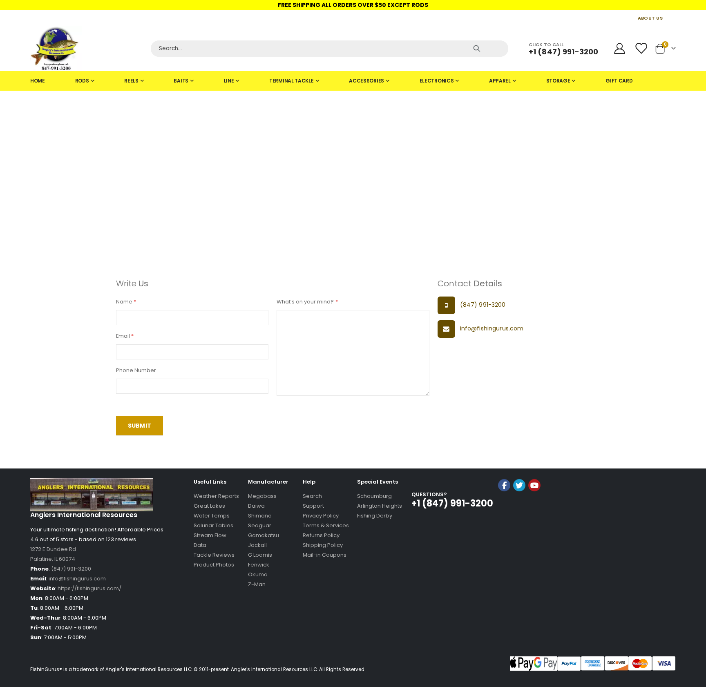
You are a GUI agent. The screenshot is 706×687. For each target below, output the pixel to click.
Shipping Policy (323, 545)
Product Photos (214, 565)
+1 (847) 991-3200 (563, 52)
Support (313, 506)
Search (312, 496)
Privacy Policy (321, 516)
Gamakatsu (263, 535)
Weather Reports (216, 496)
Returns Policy (321, 535)
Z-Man (257, 584)
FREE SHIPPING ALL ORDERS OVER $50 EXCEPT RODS (353, 5)
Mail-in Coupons (324, 555)
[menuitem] (37, 81)
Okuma (258, 574)
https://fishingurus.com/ (89, 588)
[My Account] (619, 48)
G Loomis (260, 555)
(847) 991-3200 (483, 305)
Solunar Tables (213, 525)
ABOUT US (650, 18)
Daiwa (256, 506)
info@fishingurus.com (492, 328)
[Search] (476, 48)
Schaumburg (374, 496)
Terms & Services (326, 525)
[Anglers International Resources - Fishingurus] (87, 48)
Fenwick (258, 565)
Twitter (519, 485)
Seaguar (259, 525)
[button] (519, 507)
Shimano (260, 516)
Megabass (262, 496)
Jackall (257, 545)
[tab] (353, 81)
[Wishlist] (641, 48)
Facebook (504, 485)
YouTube (534, 485)
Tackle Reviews (214, 555)
